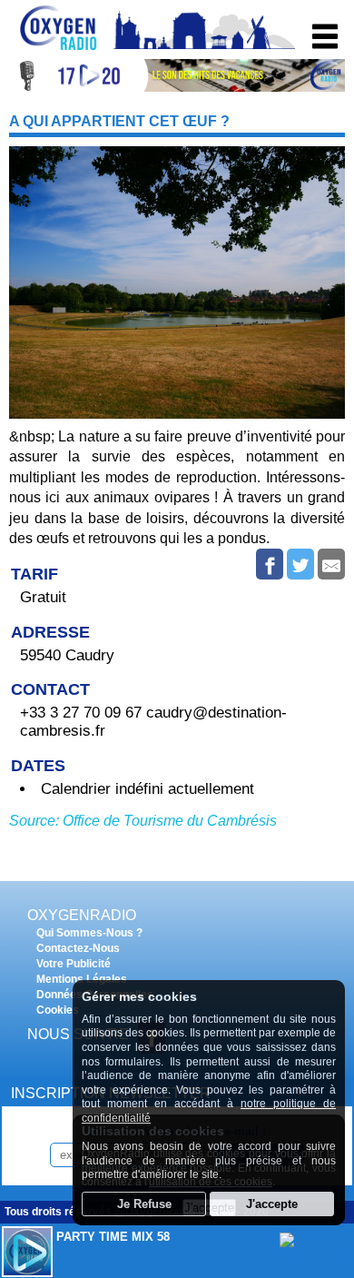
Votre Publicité (73, 963)
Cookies (57, 1010)
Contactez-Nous (78, 948)
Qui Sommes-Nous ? (89, 932)
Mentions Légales (81, 979)
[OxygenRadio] (59, 49)
